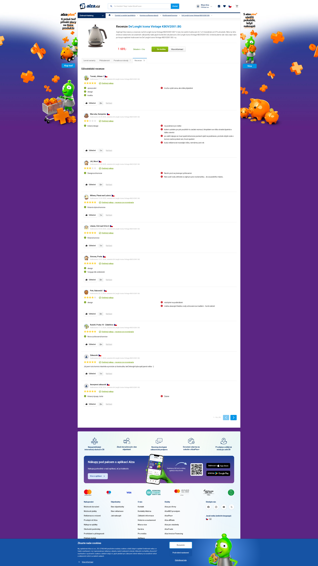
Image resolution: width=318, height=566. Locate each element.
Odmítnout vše (181, 560)
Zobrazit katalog (86, 16)
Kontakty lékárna (144, 511)
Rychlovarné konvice (170, 15)
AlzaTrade (169, 529)
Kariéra (141, 529)
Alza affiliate (170, 520)
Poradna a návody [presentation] (122, 61)
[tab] (89, 60)
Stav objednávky (117, 507)
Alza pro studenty (172, 525)
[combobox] (139, 6)
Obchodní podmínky (92, 529)
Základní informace (146, 516)
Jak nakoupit (116, 516)
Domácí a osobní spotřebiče (125, 15)
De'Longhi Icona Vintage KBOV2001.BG (196, 15)
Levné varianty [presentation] (89, 61)
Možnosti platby (90, 511)
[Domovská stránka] (110, 15)
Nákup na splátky (90, 525)
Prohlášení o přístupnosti (94, 534)
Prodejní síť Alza (90, 520)
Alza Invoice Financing (174, 534)
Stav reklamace (117, 511)
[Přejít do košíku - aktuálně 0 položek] (236, 6)
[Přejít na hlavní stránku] (90, 6)
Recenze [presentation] (140, 61)
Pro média (142, 534)
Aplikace (141, 538)
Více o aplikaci (96, 476)
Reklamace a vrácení (92, 516)
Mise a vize (142, 525)
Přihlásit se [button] (205, 7)
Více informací (87, 562)
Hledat (175, 6)
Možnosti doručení (91, 507)
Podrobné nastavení (181, 553)
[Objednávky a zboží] (219, 6)
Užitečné (92, 103)
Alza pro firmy (170, 507)
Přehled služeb (90, 538)
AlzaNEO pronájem (172, 511)
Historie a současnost (147, 520)
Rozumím (181, 545)
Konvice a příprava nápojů (149, 15)
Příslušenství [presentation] (104, 61)
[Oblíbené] (224, 6)
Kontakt (141, 507)
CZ (210, 519)
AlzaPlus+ (169, 516)
